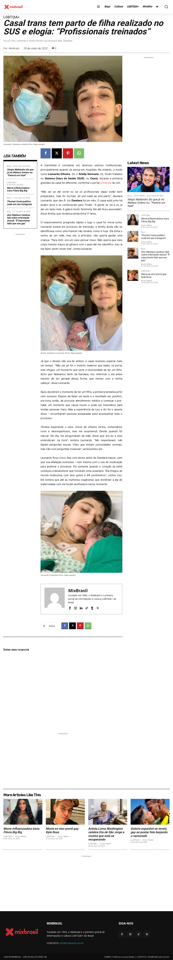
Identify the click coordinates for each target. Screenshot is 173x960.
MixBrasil (14, 48)
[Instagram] (75, 607)
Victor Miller (139, 195)
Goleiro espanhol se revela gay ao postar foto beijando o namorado (149, 832)
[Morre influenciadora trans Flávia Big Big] (132, 219)
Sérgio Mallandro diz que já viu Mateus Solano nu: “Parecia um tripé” (20, 172)
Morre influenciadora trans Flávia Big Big (18, 189)
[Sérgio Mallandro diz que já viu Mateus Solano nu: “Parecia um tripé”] (148, 179)
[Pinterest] (68, 153)
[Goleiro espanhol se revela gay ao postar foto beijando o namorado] (150, 811)
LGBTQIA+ (11, 17)
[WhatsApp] (79, 153)
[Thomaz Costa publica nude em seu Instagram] (132, 236)
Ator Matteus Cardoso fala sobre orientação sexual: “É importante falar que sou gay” (18, 219)
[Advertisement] (20, 286)
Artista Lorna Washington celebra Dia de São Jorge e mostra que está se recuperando (106, 834)
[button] (165, 6)
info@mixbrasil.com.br (72, 943)
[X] (57, 153)
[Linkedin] (81, 607)
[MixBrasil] (54, 599)
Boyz (9, 166)
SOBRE (107, 956)
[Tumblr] (92, 607)
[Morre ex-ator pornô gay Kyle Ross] (132, 275)
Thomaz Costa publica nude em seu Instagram (19, 203)
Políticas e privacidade (123, 956)
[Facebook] (46, 153)
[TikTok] (86, 607)
